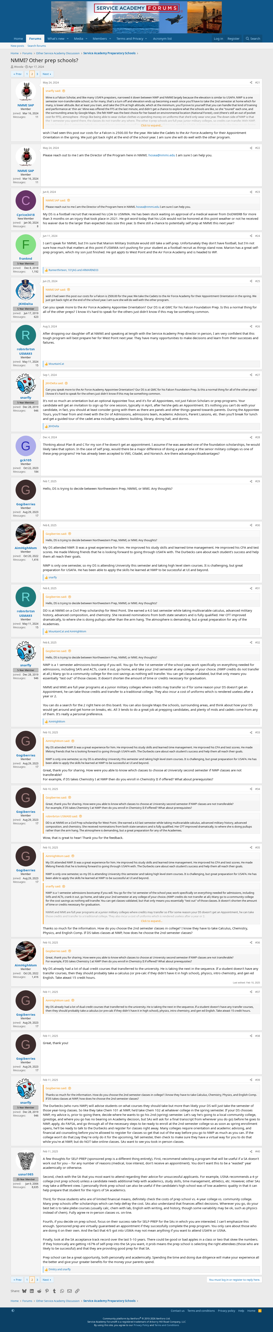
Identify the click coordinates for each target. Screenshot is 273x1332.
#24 (257, 236)
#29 (257, 481)
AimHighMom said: (58, 741)
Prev (19, 74)
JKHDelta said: (54, 383)
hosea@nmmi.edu (161, 155)
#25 (257, 281)
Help (241, 1311)
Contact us (177, 1311)
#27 (257, 375)
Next (46, 74)
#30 (257, 525)
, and (73, 270)
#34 (257, 789)
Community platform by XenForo (136, 1318)
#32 (257, 642)
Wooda (18, 67)
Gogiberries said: (56, 534)
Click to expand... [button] (151, 125)
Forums (35, 38)
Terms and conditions (201, 1311)
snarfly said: (53, 91)
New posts (17, 46)
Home (18, 38)
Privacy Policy (141, 1325)
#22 (257, 148)
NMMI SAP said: (56, 200)
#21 (257, 82)
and (67, 631)
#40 (257, 1151)
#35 (257, 847)
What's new (56, 38)
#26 (257, 326)
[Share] (251, 82)
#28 (257, 437)
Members (100, 38)
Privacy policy (226, 1311)
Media (78, 38)
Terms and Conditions (167, 1325)
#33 (257, 732)
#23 (257, 192)
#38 (257, 1036)
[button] (68, 38)
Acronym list (162, 38)
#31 (257, 588)
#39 (257, 1080)
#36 (257, 942)
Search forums (37, 46)
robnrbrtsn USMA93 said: (62, 816)
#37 (257, 992)
